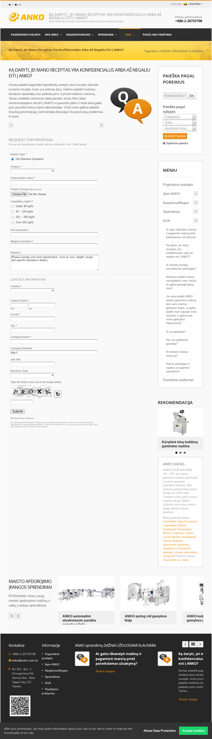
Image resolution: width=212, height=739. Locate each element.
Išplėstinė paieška (176, 143)
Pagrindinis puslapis (25, 34)
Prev (12, 616)
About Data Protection (159, 730)
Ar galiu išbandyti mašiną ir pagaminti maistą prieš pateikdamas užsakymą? (181, 233)
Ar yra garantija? (176, 331)
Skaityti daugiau (105, 671)
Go (191, 95)
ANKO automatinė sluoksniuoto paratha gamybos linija (79, 620)
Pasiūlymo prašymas (157, 34)
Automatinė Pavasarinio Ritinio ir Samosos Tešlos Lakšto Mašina (178, 533)
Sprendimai (106, 34)
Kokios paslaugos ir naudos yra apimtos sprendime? (178, 367)
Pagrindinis (151, 51)
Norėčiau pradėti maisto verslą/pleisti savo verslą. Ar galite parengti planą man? (181, 283)
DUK (128, 34)
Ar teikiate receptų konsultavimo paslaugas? (181, 267)
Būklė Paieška (176, 136)
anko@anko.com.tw (25, 660)
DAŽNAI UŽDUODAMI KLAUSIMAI (182, 51)
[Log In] (10, 4)
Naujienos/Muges (78, 34)
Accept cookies (193, 730)
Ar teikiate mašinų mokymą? (177, 353)
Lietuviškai (194, 3)
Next (18, 616)
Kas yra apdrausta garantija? (177, 341)
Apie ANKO (52, 34)
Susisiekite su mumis (176, 559)
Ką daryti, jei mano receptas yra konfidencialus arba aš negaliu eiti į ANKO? (179, 251)
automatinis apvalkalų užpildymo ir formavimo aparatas (177, 548)
